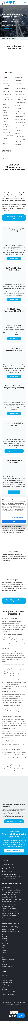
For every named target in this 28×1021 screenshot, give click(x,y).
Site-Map (4, 989)
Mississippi (5, 143)
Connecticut (6, 94)
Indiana (5, 118)
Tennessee (18, 125)
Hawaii (4, 110)
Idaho (4, 113)
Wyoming (18, 144)
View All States (6, 918)
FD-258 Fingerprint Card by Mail (11, 899)
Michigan (5, 138)
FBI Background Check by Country (12, 927)
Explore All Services (14, 850)
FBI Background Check (9, 897)
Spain (17, 156)
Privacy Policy (10, 1004)
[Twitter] (12, 1016)
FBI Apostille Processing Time (11, 931)
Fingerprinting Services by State (12, 890)
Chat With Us (8, 871)
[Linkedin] (15, 1016)
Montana (18, 80)
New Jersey (19, 91)
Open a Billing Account (14, 821)
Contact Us (5, 978)
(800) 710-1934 (8, 865)
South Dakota (19, 122)
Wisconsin (18, 141)
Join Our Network (7, 982)
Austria (4, 955)
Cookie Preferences (8, 994)
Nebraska (18, 83)
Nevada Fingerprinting (9, 915)
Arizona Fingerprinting (9, 904)
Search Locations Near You (14, 601)
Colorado (5, 91)
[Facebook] (10, 1016)
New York (18, 97)
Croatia (4, 952)
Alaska (4, 80)
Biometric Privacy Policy (9, 992)
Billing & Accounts (7, 980)
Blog (3, 987)
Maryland (5, 132)
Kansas (4, 124)
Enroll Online (14, 258)
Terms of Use (18, 1004)
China (3, 962)
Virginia (18, 133)
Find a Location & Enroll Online (14, 218)
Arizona (5, 83)
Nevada (18, 86)
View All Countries (7, 966)
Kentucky (5, 127)
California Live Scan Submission (11, 892)
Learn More (14, 492)
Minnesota (5, 141)
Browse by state (8, 28)
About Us (4, 975)
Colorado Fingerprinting (9, 911)
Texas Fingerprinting (8, 906)
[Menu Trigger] (25, 2)
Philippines (5, 948)
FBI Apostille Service (8, 929)
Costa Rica (5, 941)
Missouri (18, 77)
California (5, 88)
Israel (3, 957)
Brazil (3, 945)
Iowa (4, 121)
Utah (17, 130)
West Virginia (19, 139)
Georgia (5, 107)
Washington (19, 136)
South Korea (5, 943)
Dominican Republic (8, 959)
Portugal (4, 936)
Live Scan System (7, 985)
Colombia (5, 950)
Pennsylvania (19, 113)
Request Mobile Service (14, 451)
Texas (17, 127)
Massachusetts (7, 135)
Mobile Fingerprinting (8, 901)
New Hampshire (20, 88)
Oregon (18, 111)
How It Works (6, 887)
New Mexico (19, 94)
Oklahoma (18, 108)
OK (14, 521)
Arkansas (5, 86)
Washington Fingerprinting (10, 913)
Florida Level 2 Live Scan (9, 894)
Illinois (4, 115)
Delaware (5, 97)
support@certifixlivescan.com (13, 868)
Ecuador (4, 964)
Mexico (5, 158)
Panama (4, 938)
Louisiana (5, 129)
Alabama (5, 77)
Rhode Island (19, 116)
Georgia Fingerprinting (9, 908)
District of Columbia (8, 100)
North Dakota (19, 102)
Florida (4, 104)
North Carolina (20, 100)
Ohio (17, 105)
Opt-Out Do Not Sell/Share (17, 517)
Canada (5, 156)
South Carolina (19, 119)
